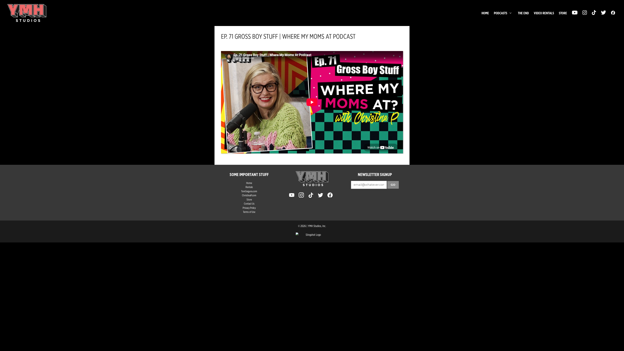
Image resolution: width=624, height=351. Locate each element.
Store (249, 199)
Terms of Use (249, 212)
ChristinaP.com (249, 195)
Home (485, 13)
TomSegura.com (249, 191)
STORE (563, 13)
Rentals (249, 187)
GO (393, 184)
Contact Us (249, 203)
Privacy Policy (249, 208)
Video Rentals (544, 13)
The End (523, 13)
